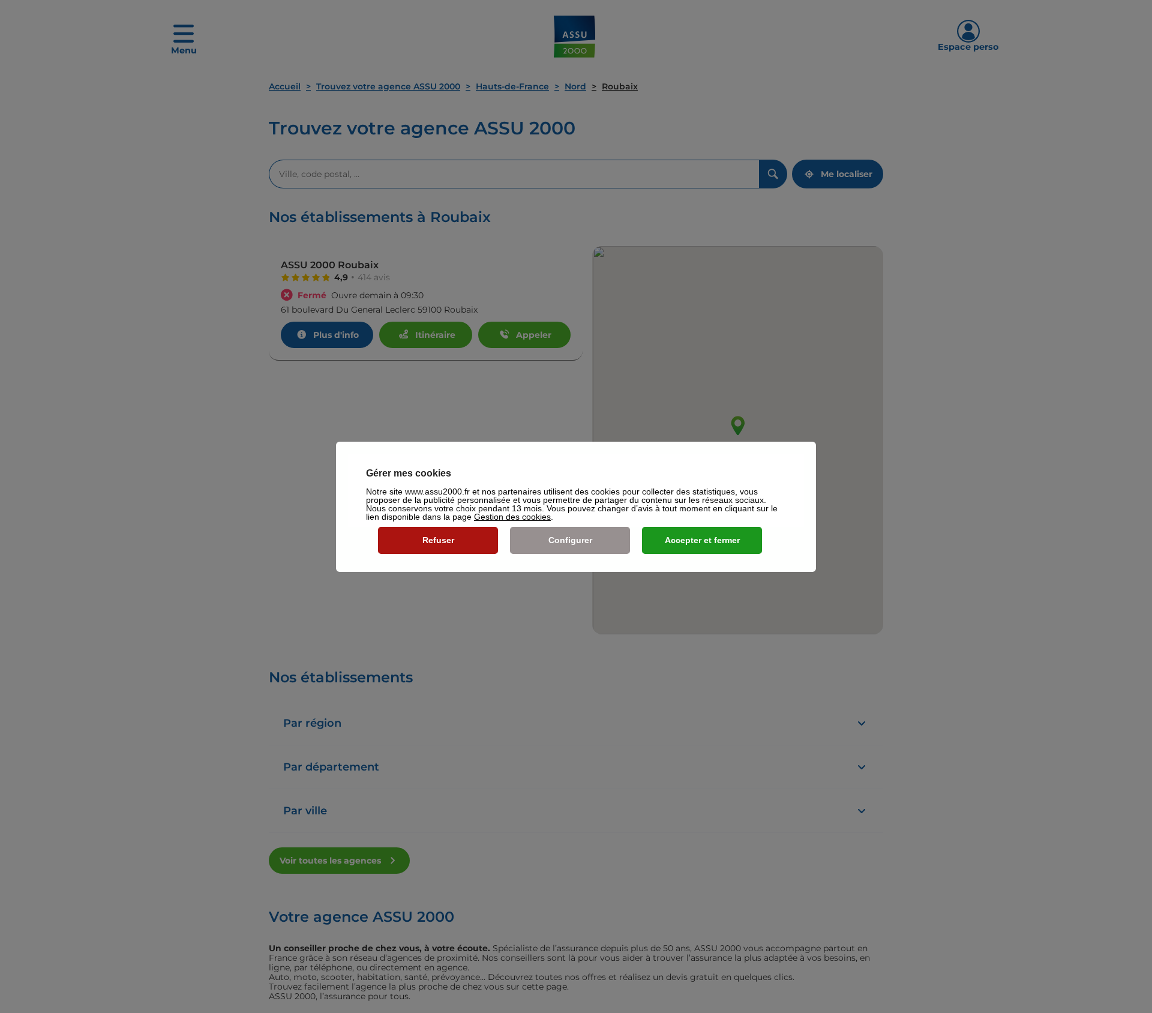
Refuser (438, 540)
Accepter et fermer (702, 540)
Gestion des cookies (512, 517)
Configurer (570, 540)
